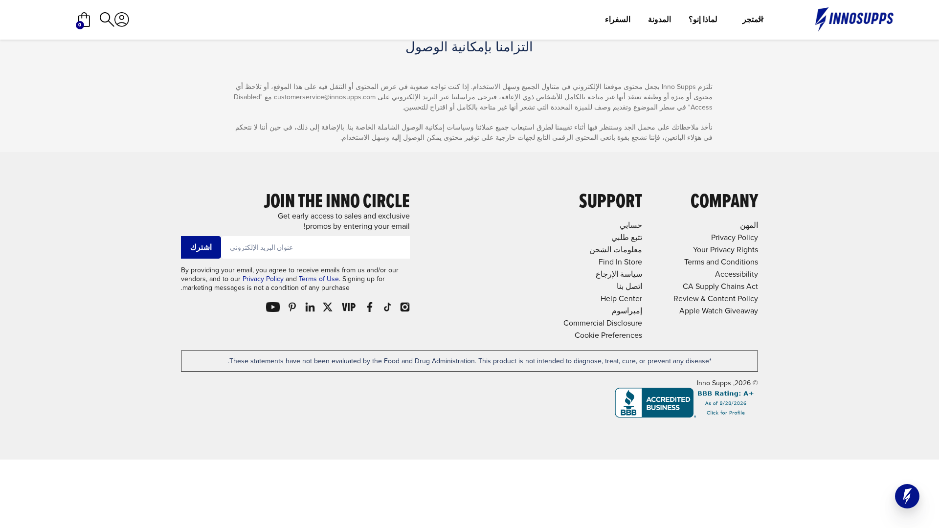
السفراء (617, 19)
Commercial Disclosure (602, 323)
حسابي (631, 225)
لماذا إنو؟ (703, 19)
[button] (907, 496)
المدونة (659, 19)
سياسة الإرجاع (619, 274)
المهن (749, 225)
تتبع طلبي (626, 237)
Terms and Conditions (721, 261)
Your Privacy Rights (725, 249)
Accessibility (736, 274)
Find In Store (620, 261)
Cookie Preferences (608, 335)
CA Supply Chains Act (720, 286)
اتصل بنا (629, 286)
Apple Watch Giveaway (718, 310)
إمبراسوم (627, 310)
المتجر (752, 19)
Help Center (621, 298)
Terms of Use (319, 279)
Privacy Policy (263, 279)
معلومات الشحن (615, 249)
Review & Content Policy (715, 298)
